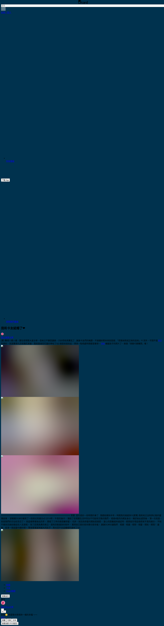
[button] (6, 12)
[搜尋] (3, 9)
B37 (160, 340)
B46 (103, 343)
